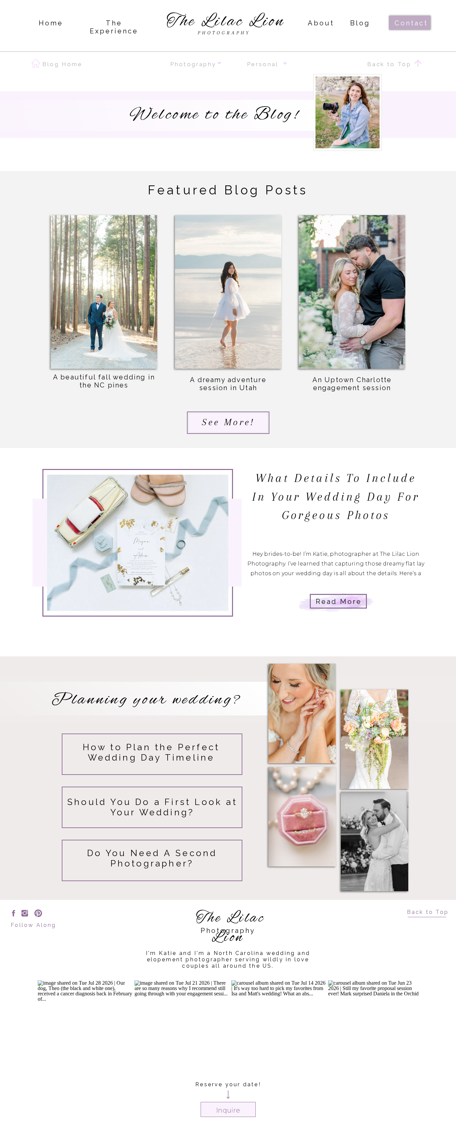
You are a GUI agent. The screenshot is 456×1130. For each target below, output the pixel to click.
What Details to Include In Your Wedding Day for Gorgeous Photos (336, 496)
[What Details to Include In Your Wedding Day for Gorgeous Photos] (137, 543)
